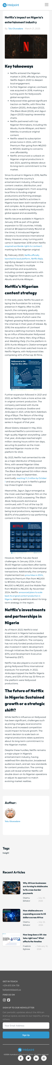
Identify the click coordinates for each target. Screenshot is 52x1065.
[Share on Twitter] (28, 1058)
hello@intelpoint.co (12, 989)
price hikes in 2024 (34, 575)
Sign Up (26, 1035)
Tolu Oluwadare (15, 28)
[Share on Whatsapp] (44, 1058)
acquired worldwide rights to (23, 246)
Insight (6, 852)
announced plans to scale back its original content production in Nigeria (23, 595)
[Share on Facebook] (20, 1058)
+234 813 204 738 (11, 985)
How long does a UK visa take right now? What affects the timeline (35, 938)
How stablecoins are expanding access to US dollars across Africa (34, 914)
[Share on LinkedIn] (36, 1058)
